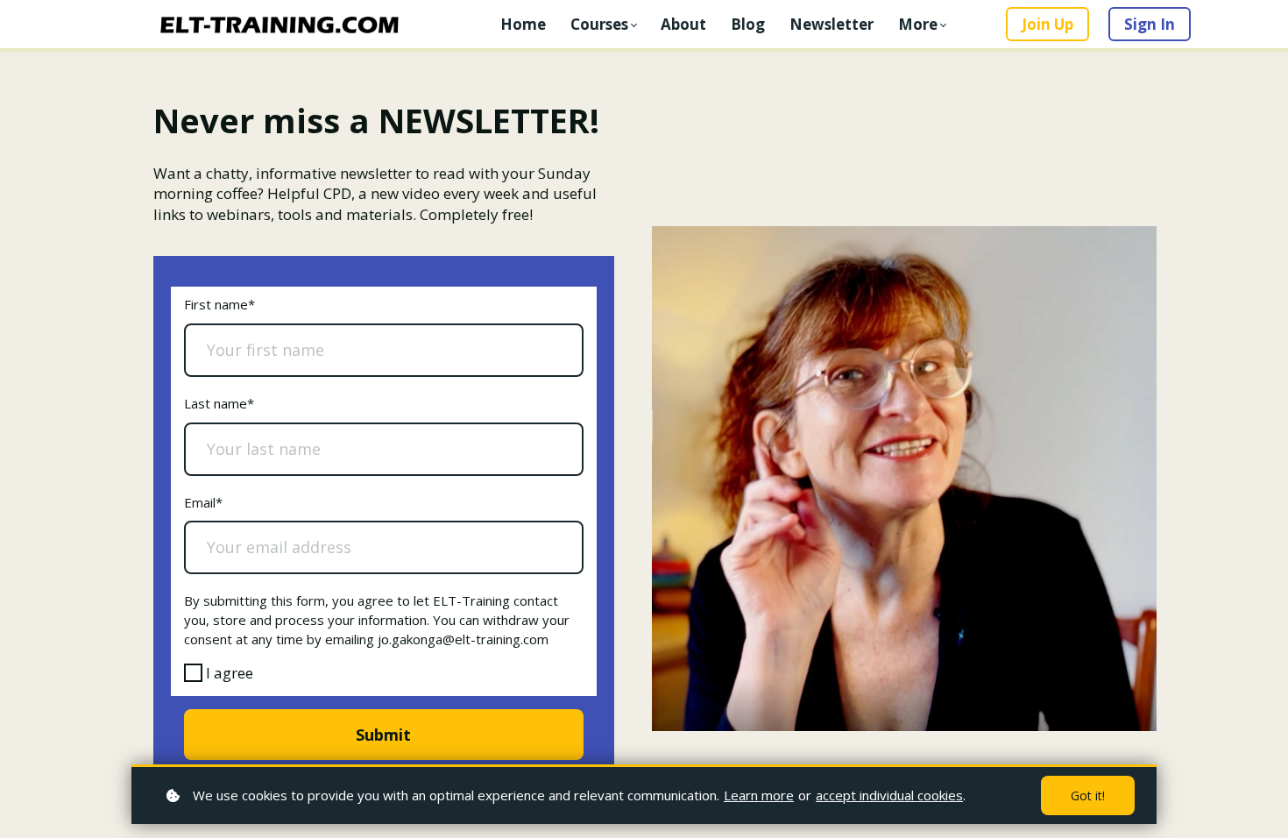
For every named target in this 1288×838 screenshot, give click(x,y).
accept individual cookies (889, 795)
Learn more (759, 795)
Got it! (1088, 795)
